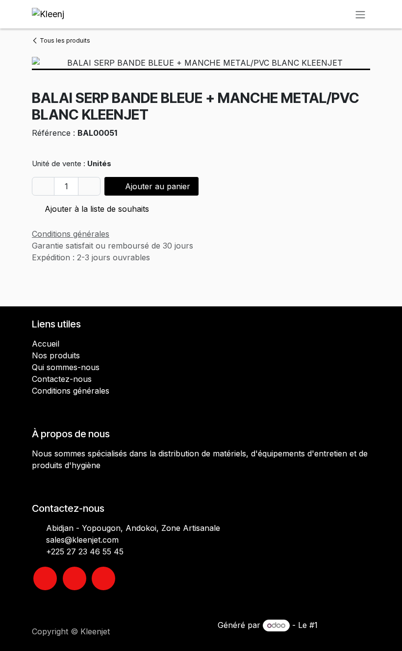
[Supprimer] (43, 186)
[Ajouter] (89, 186)
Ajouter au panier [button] (156, 186)
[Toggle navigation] (360, 14)
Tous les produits (65, 40)
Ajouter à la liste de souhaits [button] (95, 209)
